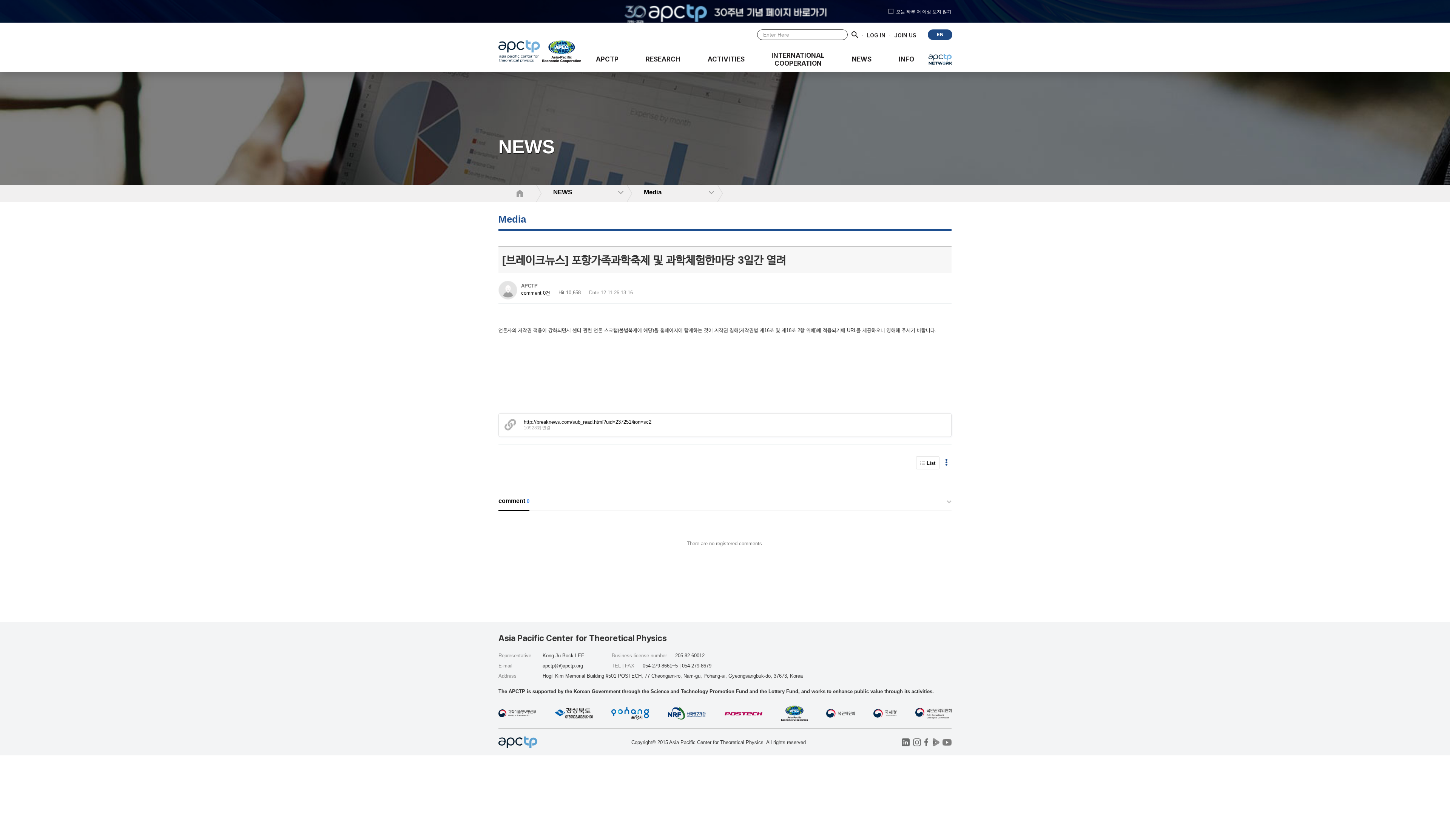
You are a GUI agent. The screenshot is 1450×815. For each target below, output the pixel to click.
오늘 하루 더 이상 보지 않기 (924, 11)
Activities (726, 59)
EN (940, 34)
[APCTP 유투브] (947, 742)
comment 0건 (535, 293)
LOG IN (876, 35)
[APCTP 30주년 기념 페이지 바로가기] (725, 11)
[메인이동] (519, 53)
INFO (906, 59)
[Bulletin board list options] (946, 462)
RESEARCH (663, 59)
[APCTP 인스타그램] (917, 742)
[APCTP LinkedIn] (905, 742)
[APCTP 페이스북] (926, 742)
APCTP (607, 59)
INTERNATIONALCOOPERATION (798, 59)
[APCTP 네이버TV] (936, 742)
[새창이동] (562, 53)
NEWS (862, 59)
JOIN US (905, 35)
